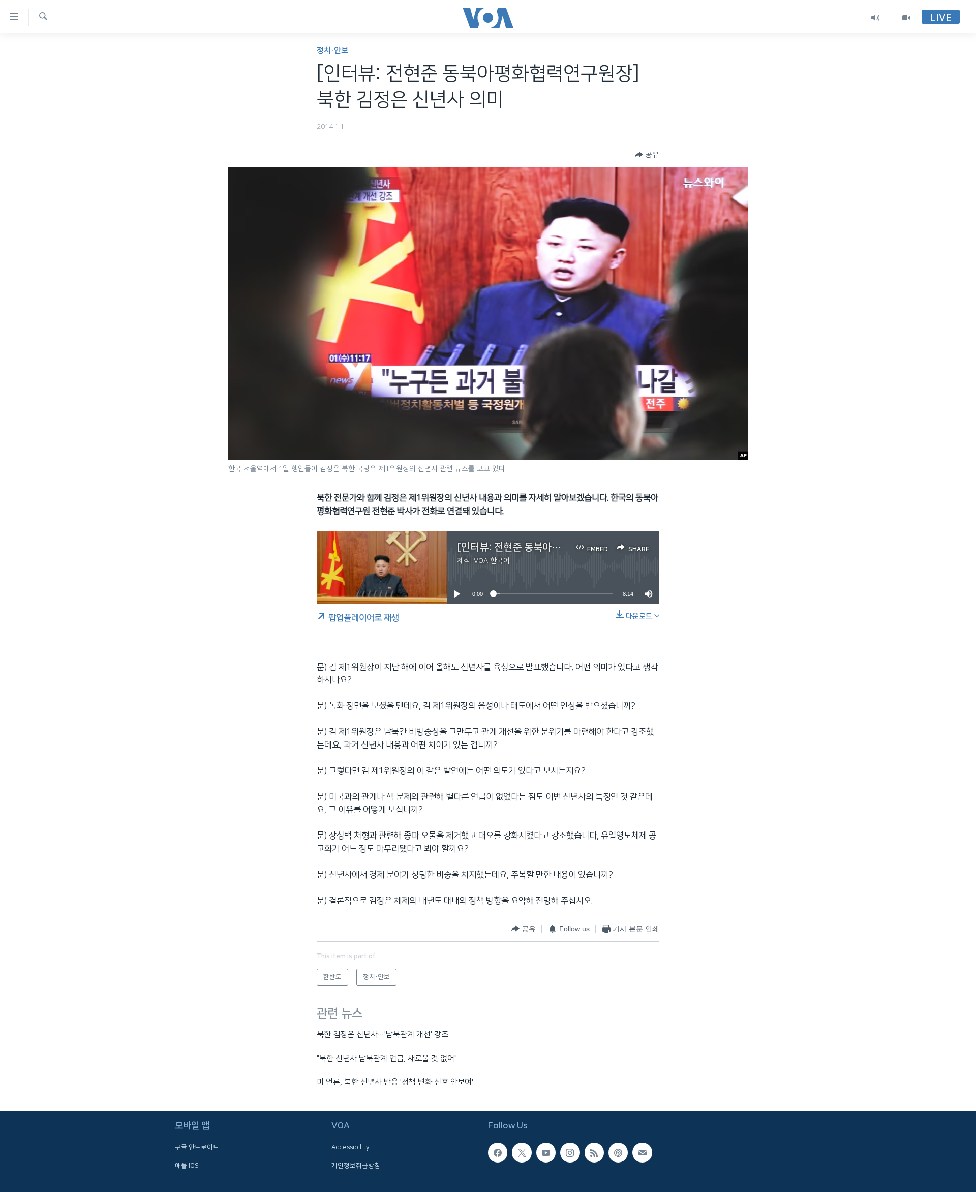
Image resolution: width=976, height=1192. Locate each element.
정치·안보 (332, 50)
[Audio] (875, 17)
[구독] (642, 1152)
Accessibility (350, 1147)
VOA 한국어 (492, 561)
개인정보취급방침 (355, 1165)
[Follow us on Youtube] (546, 1152)
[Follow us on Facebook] (497, 1152)
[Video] (906, 17)
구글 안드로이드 (197, 1147)
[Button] (647, 154)
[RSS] (594, 1152)
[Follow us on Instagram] (570, 1152)
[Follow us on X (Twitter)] (521, 1152)
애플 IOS (187, 1165)
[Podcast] (618, 1152)
